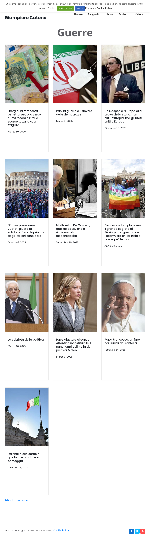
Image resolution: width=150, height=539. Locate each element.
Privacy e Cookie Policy (98, 8)
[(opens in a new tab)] (29, 98)
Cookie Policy (61, 530)
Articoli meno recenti (18, 500)
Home (78, 14)
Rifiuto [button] (80, 8)
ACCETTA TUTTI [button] (65, 8)
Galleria (124, 14)
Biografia (94, 14)
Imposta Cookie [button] (46, 8)
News (109, 14)
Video (139, 14)
